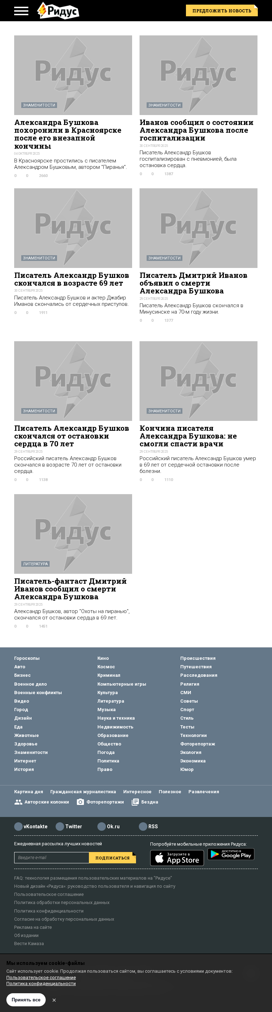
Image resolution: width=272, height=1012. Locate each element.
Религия (189, 684)
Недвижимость (115, 727)
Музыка (106, 709)
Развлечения (203, 791)
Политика (108, 761)
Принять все (26, 999)
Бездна (149, 802)
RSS (153, 826)
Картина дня (28, 791)
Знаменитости (39, 105)
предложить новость (221, 10)
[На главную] (58, 10)
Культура (107, 692)
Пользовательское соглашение (49, 894)
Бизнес (22, 675)
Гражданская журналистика (83, 791)
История (24, 769)
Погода (106, 752)
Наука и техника (116, 718)
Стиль (187, 718)
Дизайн (23, 718)
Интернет (25, 761)
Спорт (187, 709)
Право (104, 769)
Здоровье (26, 744)
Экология (191, 752)
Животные (26, 735)
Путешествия (196, 666)
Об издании (26, 935)
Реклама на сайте (33, 927)
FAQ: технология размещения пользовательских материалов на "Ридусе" (93, 878)
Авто (19, 666)
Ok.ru (113, 826)
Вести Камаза (29, 943)
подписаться (112, 858)
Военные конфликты (38, 692)
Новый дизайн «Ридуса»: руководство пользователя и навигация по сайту (94, 886)
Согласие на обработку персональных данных (64, 919)
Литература (35, 564)
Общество (109, 744)
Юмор (187, 769)
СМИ (185, 692)
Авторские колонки (46, 802)
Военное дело (30, 684)
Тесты (187, 727)
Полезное (170, 791)
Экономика (193, 761)
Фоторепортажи (105, 802)
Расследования (198, 675)
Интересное (137, 791)
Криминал (108, 675)
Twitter (73, 826)
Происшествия (198, 658)
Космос (106, 666)
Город (21, 709)
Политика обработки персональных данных (61, 902)
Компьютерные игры (121, 684)
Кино (103, 658)
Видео (21, 701)
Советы (189, 701)
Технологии (193, 735)
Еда (18, 727)
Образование (113, 735)
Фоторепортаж (197, 744)
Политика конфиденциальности (49, 911)
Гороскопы (27, 658)
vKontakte (35, 826)
